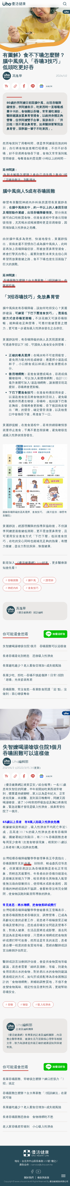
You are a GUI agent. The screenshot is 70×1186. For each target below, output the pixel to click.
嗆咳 (25, 1005)
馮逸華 (17, 75)
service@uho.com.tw (42, 1164)
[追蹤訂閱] (41, 86)
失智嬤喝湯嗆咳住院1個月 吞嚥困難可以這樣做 (34, 646)
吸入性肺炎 (44, 1005)
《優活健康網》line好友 (32, 562)
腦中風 (32, 580)
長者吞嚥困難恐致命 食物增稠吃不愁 (28, 1117)
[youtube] (38, 1172)
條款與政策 (43, 1177)
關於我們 (29, 1177)
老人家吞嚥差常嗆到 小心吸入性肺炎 (28, 1126)
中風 (27, 863)
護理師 (50, 580)
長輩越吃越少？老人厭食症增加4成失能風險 (32, 665)
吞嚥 (10, 1005)
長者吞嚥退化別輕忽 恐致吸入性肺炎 (28, 656)
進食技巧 (33, 588)
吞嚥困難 (13, 580)
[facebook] (32, 1172)
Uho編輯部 (20, 761)
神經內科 (13, 588)
